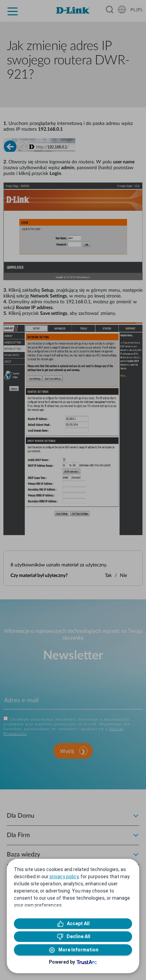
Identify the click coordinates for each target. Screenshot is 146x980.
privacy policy (64, 876)
